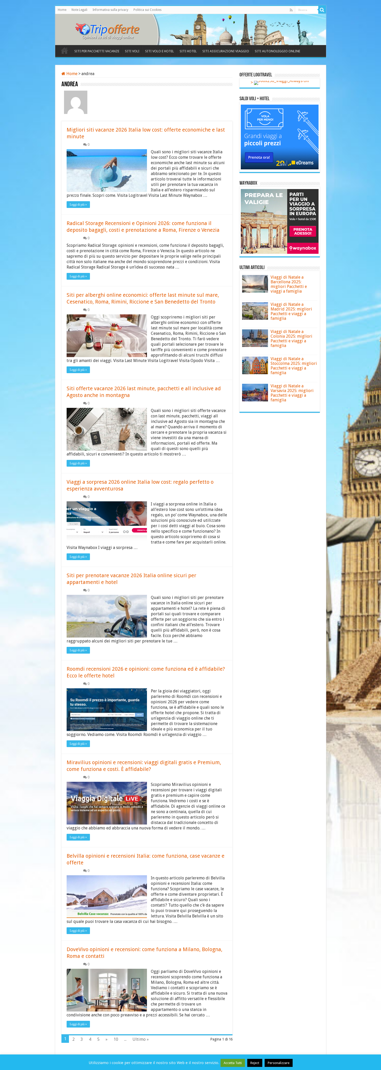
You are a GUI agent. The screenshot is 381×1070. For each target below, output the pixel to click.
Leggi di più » (78, 204)
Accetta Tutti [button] (233, 1063)
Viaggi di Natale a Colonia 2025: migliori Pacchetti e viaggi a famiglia (291, 338)
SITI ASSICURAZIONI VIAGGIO (225, 51)
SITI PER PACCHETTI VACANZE (96, 51)
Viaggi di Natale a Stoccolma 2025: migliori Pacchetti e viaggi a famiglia (294, 365)
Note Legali (79, 10)
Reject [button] (254, 1063)
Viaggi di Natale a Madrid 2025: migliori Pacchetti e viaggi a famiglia (291, 311)
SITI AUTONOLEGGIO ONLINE (277, 51)
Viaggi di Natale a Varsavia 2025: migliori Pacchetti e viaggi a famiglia (292, 393)
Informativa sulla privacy (110, 10)
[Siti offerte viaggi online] (111, 28)
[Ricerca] (322, 10)
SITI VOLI (132, 51)
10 (116, 1039)
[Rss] (291, 10)
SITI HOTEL (188, 51)
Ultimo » (140, 1039)
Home (62, 10)
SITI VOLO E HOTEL (159, 51)
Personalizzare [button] (279, 1063)
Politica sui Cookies (147, 10)
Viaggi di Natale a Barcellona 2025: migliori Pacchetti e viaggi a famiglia (289, 284)
